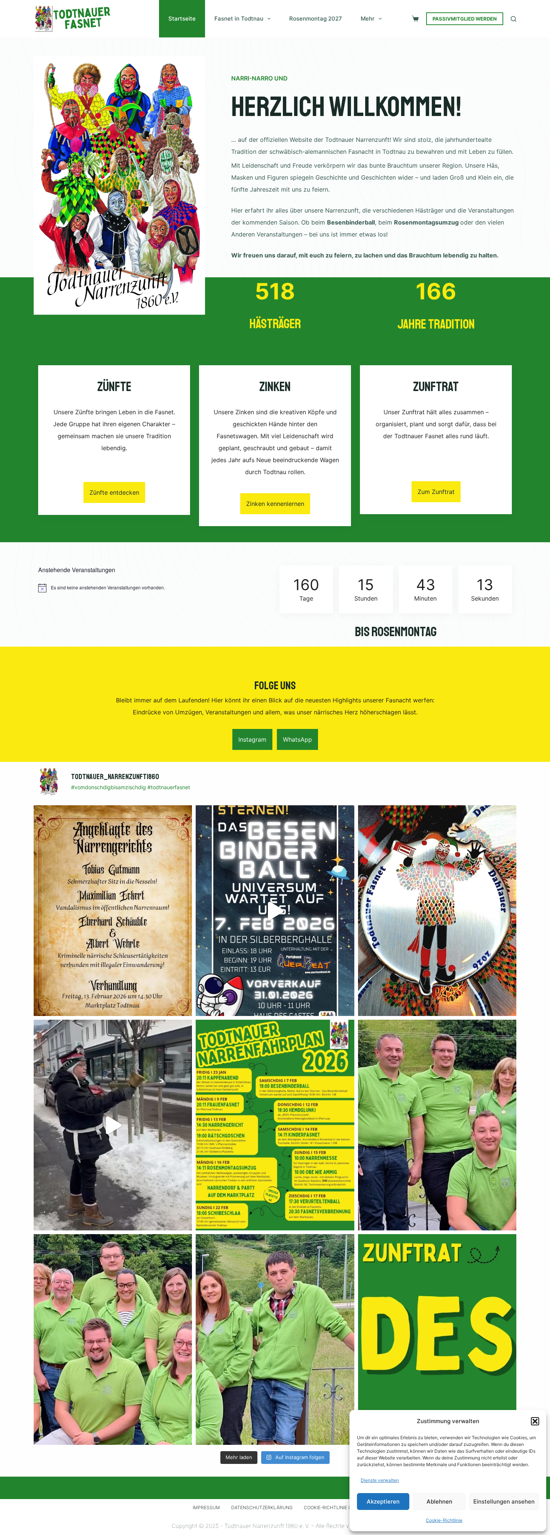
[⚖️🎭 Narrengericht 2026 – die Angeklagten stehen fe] (113, 910)
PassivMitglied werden (465, 19)
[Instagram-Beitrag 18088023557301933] (437, 1339)
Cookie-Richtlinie (444, 1520)
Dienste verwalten (380, 1480)
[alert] (154, 587)
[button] (535, 1421)
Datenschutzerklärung (262, 1507)
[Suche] (513, 19)
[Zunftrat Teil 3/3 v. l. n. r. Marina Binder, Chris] (275, 1339)
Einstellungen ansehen (504, 1501)
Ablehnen (439, 1501)
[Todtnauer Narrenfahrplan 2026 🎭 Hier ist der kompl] (275, 1125)
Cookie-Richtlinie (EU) (330, 1507)
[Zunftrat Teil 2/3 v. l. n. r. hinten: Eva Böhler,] (113, 1339)
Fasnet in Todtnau (238, 18)
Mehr (368, 18)
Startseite (182, 18)
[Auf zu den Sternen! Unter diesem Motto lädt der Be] (275, 910)
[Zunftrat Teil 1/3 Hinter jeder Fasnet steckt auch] (437, 1125)
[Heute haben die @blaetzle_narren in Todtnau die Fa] (113, 1125)
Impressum (206, 1507)
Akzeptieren (383, 1501)
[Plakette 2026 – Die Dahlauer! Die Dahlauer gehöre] (437, 910)
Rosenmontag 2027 (315, 18)
